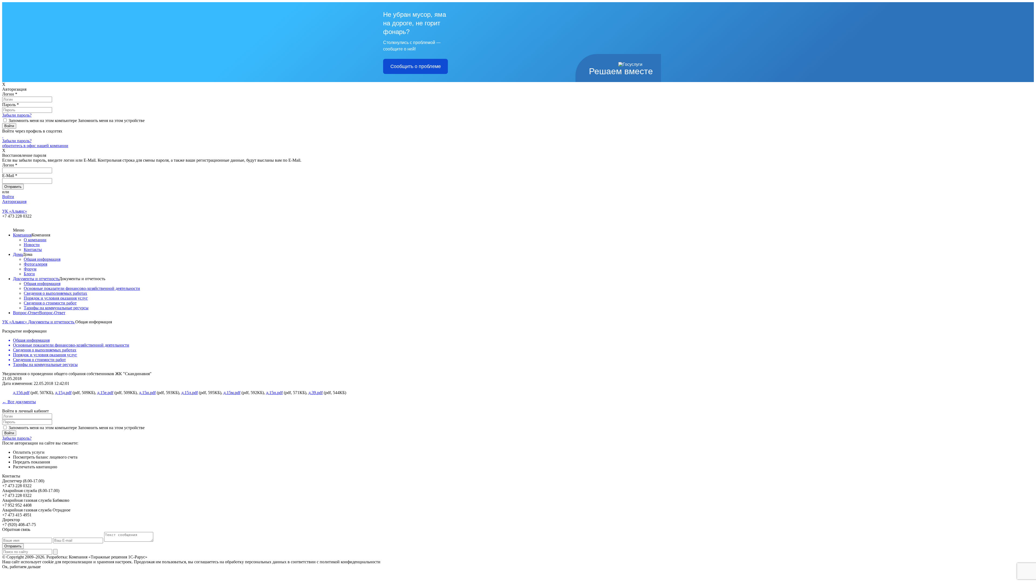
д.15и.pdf (147, 392)
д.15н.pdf (274, 392)
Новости (32, 244)
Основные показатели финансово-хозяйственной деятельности (82, 288)
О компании (35, 240)
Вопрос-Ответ (26, 312)
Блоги (29, 274)
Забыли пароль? (17, 115)
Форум (30, 269)
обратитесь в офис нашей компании (35, 145)
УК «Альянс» (15, 322)
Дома (18, 254)
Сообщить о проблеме (415, 66)
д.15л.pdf (189, 392)
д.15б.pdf (21, 392)
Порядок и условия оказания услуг (56, 298)
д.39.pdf (315, 392)
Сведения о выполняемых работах (55, 293)
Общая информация (42, 259)
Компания (22, 235)
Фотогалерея (35, 264)
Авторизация (14, 201)
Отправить (13, 546)
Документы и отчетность (36, 278)
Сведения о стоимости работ (50, 303)
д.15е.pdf (105, 392)
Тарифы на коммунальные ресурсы (56, 308)
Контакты (33, 249)
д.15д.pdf (63, 392)
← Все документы (19, 401)
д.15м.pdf (231, 392)
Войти (8, 196)
